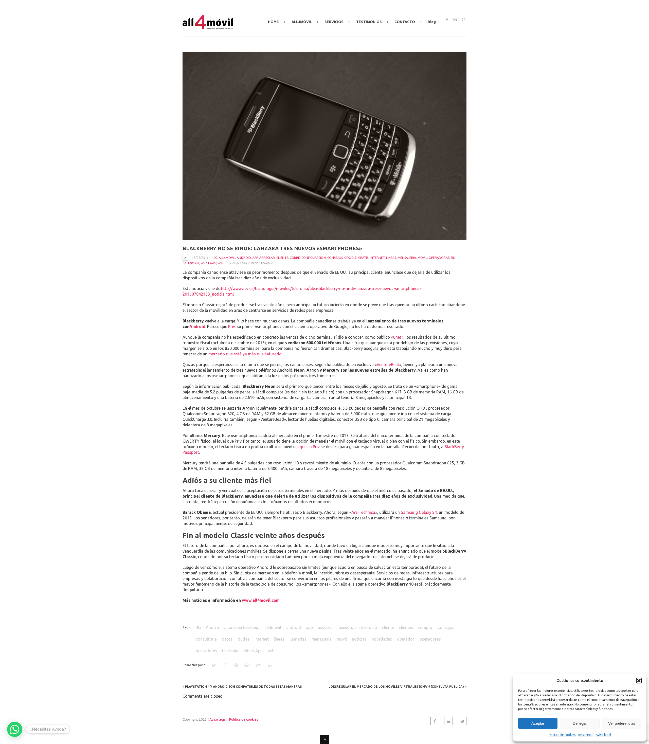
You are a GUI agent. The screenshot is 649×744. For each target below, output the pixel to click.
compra (425, 627)
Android (197, 326)
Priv (231, 326)
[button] (638, 680)
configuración (313, 257)
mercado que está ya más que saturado (245, 354)
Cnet (397, 337)
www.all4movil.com (261, 600)
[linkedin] (455, 20)
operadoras (430, 639)
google (350, 257)
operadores (206, 650)
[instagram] (463, 20)
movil (422, 257)
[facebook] (447, 20)
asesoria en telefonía (358, 627)
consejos (335, 257)
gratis (363, 257)
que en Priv (310, 446)
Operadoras (439, 257)
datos (227, 639)
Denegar (580, 723)
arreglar (267, 257)
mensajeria (407, 257)
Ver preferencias (621, 723)
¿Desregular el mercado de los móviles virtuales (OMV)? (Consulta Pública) (396, 686)
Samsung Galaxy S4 (419, 512)
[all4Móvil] (208, 27)
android (244, 257)
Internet (377, 257)
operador (405, 639)
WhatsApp (208, 263)
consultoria (206, 639)
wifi (221, 263)
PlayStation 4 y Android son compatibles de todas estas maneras (243, 686)
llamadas (298, 639)
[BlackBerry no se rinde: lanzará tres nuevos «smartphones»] (324, 146)
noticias (359, 639)
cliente (282, 257)
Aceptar (537, 723)
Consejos (445, 627)
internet (262, 639)
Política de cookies (562, 734)
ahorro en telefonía (241, 627)
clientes (406, 627)
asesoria (326, 627)
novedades (382, 639)
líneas (391, 257)
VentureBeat (388, 364)
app (255, 257)
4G (215, 257)
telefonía (230, 650)
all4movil (227, 257)
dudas (243, 639)
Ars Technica (363, 512)
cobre (295, 257)
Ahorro (212, 627)
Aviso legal (585, 734)
